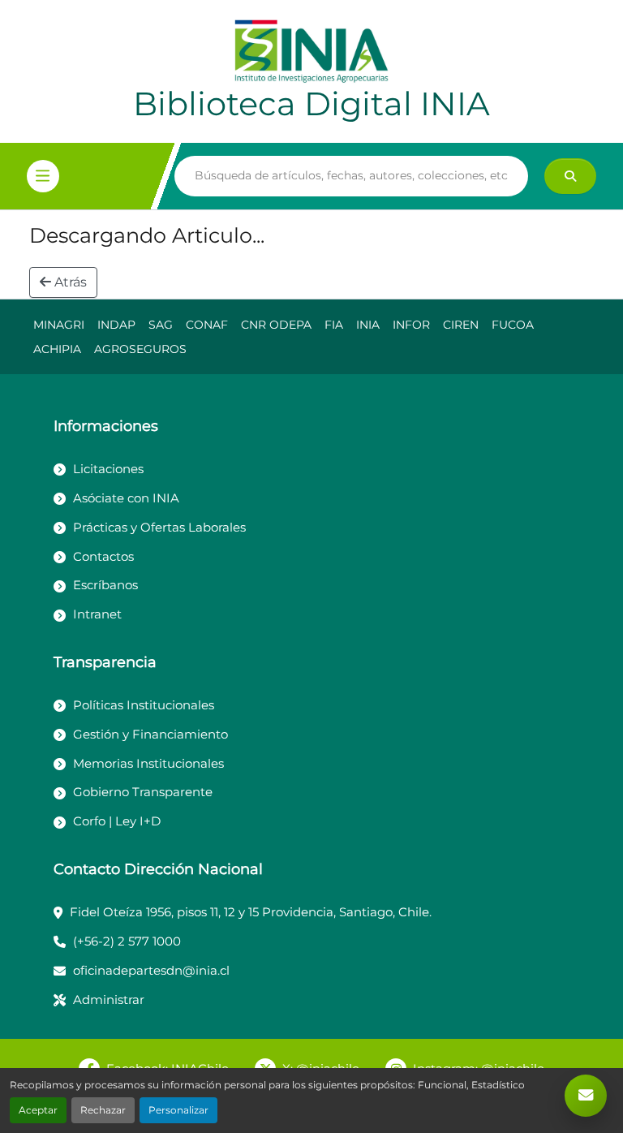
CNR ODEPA (276, 324)
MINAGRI (58, 324)
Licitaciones (108, 468)
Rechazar (103, 1110)
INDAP (116, 324)
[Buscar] (570, 176)
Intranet (97, 614)
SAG (160, 324)
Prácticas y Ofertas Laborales (159, 527)
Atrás (69, 282)
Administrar (108, 999)
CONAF (207, 324)
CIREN (461, 324)
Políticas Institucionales (143, 705)
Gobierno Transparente (143, 791)
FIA (333, 324)
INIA (368, 324)
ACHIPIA (57, 349)
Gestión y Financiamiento (150, 734)
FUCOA (513, 324)
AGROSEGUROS (140, 349)
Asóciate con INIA (126, 498)
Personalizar (178, 1110)
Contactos (103, 556)
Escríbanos (105, 584)
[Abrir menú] (43, 176)
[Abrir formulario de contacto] (586, 1096)
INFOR (411, 324)
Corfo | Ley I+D (117, 821)
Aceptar (38, 1110)
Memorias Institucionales (148, 763)
